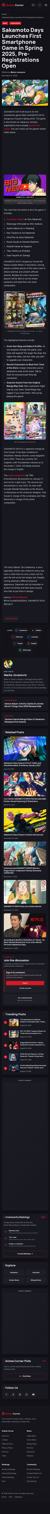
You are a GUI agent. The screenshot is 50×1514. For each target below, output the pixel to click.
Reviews (30, 1448)
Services (5, 1452)
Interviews (31, 1452)
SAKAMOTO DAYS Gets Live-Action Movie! (23, 906)
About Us (5, 1436)
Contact (5, 1440)
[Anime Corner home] (16, 5)
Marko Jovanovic (18, 72)
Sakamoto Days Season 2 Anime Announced (23, 834)
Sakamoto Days (11, 618)
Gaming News (15, 23)
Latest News (31, 1436)
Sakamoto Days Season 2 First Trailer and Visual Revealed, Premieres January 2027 (22, 764)
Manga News (36, 1280)
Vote (44, 1361)
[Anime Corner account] (39, 5)
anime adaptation (16, 475)
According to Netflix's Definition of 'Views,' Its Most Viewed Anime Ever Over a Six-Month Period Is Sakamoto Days (24, 942)
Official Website (19, 597)
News (5, 23)
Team (4, 1456)
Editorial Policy (7, 1444)
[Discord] (33, 1394)
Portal (4, 1497)
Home (4, 14)
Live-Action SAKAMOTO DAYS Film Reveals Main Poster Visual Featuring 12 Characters (25, 800)
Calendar (36, 1272)
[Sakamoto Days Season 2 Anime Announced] (25, 820)
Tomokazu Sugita (15, 219)
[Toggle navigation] (45, 5)
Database (14, 1272)
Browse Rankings (33, 1469)
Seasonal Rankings (9, 1473)
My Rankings (32, 1481)
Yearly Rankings (8, 1477)
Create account (25, 988)
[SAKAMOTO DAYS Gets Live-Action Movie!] (25, 892)
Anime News (14, 1280)
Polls (3, 1481)
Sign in (25, 983)
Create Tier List (33, 1477)
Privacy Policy (7, 1448)
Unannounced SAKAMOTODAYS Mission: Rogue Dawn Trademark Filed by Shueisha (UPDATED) (22, 870)
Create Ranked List (34, 1473)
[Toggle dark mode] (33, 5)
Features (30, 1456)
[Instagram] (19, 1394)
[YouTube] (26, 1394)
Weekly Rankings (8, 1469)
